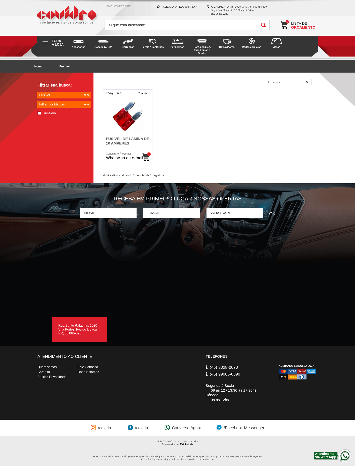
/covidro (105, 428)
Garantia (43, 372)
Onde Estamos (88, 372)
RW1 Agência (186, 444)
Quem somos (47, 367)
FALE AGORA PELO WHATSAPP (180, 6)
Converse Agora (186, 428)
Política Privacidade (52, 377)
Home (38, 66)
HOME (108, 6)
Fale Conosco (87, 367)
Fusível (64, 66)
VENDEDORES (122, 6)
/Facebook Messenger (244, 428)
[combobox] (288, 82)
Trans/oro (49, 113)
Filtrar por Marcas (52, 104)
